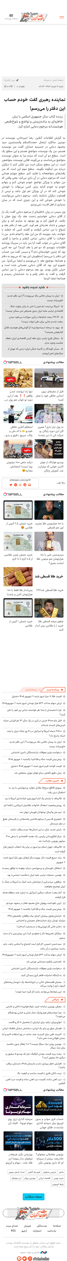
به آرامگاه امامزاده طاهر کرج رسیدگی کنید (41, 975)
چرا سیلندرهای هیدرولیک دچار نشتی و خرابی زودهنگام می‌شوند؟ (36, 1014)
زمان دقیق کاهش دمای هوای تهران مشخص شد (38, 773)
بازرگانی (55, 999)
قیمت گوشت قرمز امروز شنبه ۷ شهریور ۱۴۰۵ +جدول (36, 766)
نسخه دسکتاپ (33, 1196)
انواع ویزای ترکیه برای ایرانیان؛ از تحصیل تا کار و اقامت (35, 1022)
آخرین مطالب (52, 781)
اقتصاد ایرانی (44, 1178)
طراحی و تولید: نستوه (30, 1252)
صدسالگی (42, 1226)
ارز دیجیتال (16, 1178)
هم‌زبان (27, 1226)
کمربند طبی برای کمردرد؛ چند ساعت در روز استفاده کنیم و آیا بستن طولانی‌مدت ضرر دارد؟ (33, 1036)
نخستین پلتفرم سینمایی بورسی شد (44, 962)
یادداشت (51, 1231)
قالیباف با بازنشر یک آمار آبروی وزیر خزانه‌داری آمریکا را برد (33, 798)
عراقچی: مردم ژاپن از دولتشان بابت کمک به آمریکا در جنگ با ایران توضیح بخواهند (33, 884)
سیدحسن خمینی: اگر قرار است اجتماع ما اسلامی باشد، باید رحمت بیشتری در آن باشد (34, 946)
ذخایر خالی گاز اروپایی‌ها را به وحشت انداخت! (39, 927)
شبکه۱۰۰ (57, 1226)
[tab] (54, 689)
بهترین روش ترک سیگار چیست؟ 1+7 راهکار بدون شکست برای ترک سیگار (35, 1046)
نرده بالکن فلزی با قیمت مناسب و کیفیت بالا (39, 1073)
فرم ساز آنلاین (34, 1172)
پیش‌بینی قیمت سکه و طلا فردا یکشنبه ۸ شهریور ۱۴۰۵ (35, 759)
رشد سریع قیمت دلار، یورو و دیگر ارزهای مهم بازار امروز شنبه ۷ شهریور (34, 860)
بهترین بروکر (29, 1178)
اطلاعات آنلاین (33, 17)
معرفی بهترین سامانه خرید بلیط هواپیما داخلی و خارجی (34, 1006)
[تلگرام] (19, 1258)
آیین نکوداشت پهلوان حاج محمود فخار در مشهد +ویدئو (33, 903)
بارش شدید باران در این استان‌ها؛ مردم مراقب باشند (36, 829)
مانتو (61, 1172)
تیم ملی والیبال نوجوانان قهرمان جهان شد (41, 812)
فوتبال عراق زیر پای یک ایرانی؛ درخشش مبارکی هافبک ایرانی (32, 1028)
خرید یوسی (59, 1178)
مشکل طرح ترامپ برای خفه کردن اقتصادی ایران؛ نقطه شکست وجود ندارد (34, 340)
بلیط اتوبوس (58, 1184)
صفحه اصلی (57, 80)
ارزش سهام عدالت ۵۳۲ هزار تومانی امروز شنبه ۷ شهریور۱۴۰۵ (32, 703)
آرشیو (24, 1231)
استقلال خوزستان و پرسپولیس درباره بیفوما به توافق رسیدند (32, 868)
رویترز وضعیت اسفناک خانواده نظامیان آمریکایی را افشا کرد (32, 805)
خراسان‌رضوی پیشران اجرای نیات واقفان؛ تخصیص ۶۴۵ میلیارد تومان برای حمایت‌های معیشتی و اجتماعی (36, 918)
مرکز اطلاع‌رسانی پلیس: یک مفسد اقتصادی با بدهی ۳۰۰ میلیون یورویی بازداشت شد (35, 838)
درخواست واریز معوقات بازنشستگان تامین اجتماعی (36, 752)
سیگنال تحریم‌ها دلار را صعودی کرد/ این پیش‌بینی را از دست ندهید (34, 935)
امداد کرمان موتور (17, 1172)
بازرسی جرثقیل (49, 1172)
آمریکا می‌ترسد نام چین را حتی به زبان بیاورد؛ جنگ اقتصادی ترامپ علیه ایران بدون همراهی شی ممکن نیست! (34, 308)
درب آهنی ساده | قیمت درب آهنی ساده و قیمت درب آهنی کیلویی (35, 1081)
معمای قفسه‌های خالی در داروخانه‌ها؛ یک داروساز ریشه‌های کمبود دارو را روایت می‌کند (34, 984)
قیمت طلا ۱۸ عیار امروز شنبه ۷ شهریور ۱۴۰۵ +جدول (37, 696)
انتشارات (37, 1231)
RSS (13, 1231)
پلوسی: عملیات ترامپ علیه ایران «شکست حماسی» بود (34, 875)
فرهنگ (47, 80)
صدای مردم (12, 1226)
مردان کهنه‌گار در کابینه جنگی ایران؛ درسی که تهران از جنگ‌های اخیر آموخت (35, 351)
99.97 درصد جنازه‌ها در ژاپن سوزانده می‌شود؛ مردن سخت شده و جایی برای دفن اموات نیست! (36, 319)
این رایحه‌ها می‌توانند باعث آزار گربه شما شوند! (38, 992)
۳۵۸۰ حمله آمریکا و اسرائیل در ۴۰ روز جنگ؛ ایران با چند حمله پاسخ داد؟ (36, 733)
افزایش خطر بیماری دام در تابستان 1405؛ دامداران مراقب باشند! (35, 1065)
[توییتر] (24, 1258)
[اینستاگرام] (30, 1258)
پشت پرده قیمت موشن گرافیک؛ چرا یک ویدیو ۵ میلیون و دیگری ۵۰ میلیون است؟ (35, 1056)
